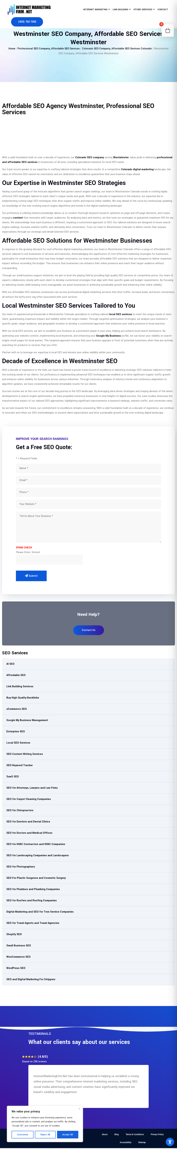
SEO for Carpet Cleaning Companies (28, 799)
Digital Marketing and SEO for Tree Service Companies (40, 912)
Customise (22, 1134)
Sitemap (142, 1142)
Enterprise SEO (15, 731)
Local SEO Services (18, 743)
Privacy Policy (157, 1134)
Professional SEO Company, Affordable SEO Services (49, 48)
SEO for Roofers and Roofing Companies (31, 900)
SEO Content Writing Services (24, 754)
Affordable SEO (16, 675)
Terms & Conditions (135, 1134)
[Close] (79, 1109)
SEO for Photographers (20, 867)
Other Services (142, 9)
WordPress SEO (15, 968)
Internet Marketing (95, 9)
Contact (162, 9)
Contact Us (88, 630)
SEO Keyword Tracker (19, 765)
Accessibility (125, 1142)
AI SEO (10, 664)
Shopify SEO (14, 934)
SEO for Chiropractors (19, 810)
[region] (45, 1124)
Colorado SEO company (89, 157)
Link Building (120, 9)
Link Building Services (19, 686)
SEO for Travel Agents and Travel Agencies (32, 923)
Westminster (121, 157)
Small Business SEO (18, 945)
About (105, 1134)
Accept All (67, 1134)
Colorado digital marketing (137, 169)
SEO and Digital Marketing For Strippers (30, 979)
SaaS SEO (12, 776)
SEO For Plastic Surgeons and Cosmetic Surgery (36, 878)
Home (11, 48)
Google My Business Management (27, 720)
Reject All (45, 1134)
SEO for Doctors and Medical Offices (29, 833)
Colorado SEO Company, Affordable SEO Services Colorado (117, 48)
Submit (33, 576)
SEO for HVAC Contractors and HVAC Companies (35, 844)
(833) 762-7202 (27, 22)
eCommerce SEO (16, 709)
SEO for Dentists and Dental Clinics (28, 821)
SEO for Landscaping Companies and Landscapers (37, 855)
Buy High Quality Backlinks (22, 698)
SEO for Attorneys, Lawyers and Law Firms (32, 788)
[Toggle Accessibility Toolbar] (169, 1141)
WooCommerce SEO (18, 957)
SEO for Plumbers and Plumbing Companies (33, 889)
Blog (116, 1134)
